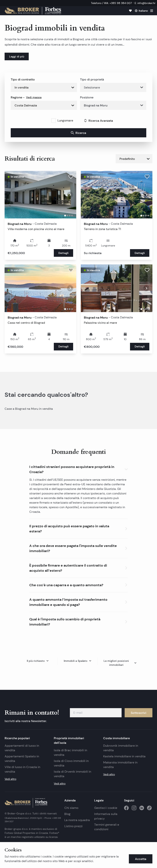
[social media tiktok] (149, 808)
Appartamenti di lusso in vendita (22, 748)
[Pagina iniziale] (33, 10)
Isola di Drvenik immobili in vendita (72, 774)
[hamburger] (151, 10)
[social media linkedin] (142, 808)
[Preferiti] (130, 10)
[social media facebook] (126, 808)
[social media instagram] (134, 808)
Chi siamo (71, 808)
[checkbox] (53, 120)
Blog (67, 814)
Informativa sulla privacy (105, 816)
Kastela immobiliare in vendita (124, 756)
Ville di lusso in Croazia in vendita (22, 769)
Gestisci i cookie (105, 808)
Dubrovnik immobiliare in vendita (120, 748)
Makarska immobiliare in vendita (120, 765)
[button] (78, 468)
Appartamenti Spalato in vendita (22, 758)
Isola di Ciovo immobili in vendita (71, 763)
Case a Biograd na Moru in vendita (29, 409)
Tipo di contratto (23, 79)
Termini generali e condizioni (106, 827)
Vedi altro (10, 779)
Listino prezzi (73, 826)
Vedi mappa (34, 97)
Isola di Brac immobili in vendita (70, 752)
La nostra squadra (77, 820)
